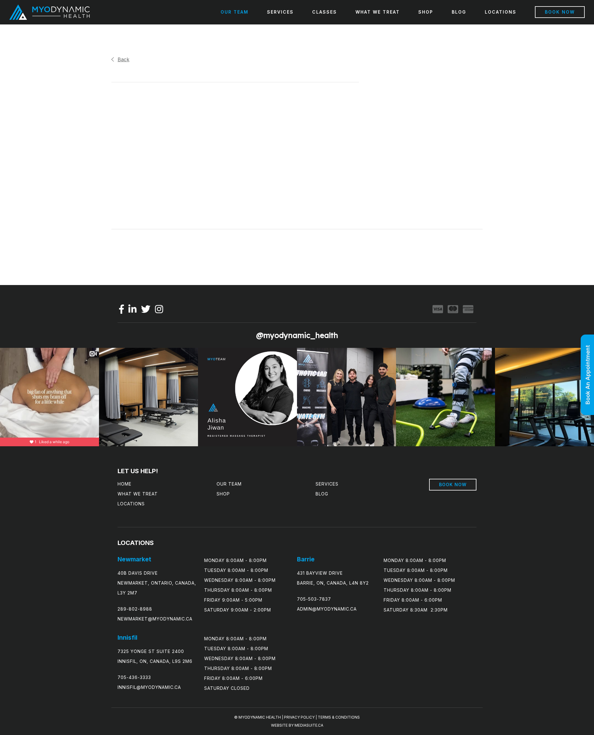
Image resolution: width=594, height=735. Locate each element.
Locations (500, 12)
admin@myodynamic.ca (327, 609)
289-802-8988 (135, 609)
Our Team (234, 12)
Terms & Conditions (339, 717)
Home (124, 483)
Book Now (560, 12)
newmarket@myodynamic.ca (155, 618)
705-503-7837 (314, 599)
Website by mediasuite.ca (297, 725)
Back (123, 59)
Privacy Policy (299, 717)
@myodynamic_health (297, 335)
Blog (459, 12)
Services (280, 12)
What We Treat (377, 12)
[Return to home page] (49, 12)
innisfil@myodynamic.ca (149, 687)
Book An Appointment (587, 374)
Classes (324, 12)
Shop (425, 12)
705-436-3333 (134, 677)
